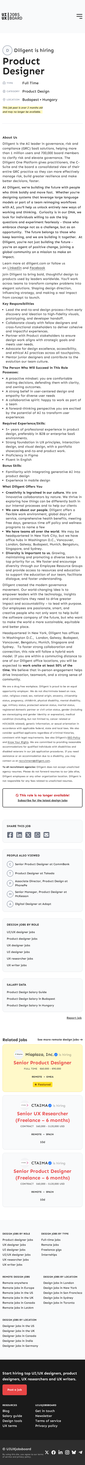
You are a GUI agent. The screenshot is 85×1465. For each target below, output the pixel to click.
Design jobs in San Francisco (62, 1293)
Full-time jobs (50, 1240)
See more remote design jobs (58, 1039)
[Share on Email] (46, 835)
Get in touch (45, 1411)
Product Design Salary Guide (27, 992)
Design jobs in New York (60, 1288)
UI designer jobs (18, 952)
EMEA (49, 1076)
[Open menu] (79, 16)
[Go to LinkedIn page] (60, 1452)
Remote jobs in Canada (18, 1303)
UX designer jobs (18, 945)
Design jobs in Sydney (58, 1298)
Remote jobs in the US (17, 1293)
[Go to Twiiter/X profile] (47, 1452)
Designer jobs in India (17, 1341)
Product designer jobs (22, 938)
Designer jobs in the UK (18, 1331)
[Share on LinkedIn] (19, 835)
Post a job (14, 1389)
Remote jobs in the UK (17, 1298)
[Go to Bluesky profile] (74, 1452)
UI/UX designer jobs (21, 932)
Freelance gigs (51, 1250)
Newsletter (43, 1416)
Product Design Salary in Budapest (31, 999)
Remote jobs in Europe (18, 1288)
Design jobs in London (58, 1283)
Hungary (49, 99)
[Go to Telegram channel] (80, 1452)
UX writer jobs (17, 965)
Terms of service (48, 1421)
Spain (50, 1134)
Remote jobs (50, 1245)
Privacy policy (46, 1426)
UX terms (9, 1426)
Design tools (12, 1421)
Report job (74, 1018)
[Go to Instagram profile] (67, 1452)
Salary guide (12, 1416)
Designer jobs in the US (18, 1326)
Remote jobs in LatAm (18, 1307)
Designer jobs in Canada (19, 1336)
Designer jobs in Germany (20, 1346)
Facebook (37, 268)
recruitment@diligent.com (34, 760)
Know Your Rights (18, 742)
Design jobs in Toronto (59, 1303)
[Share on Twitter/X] (28, 835)
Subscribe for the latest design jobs (42, 800)
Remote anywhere (15, 1283)
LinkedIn (14, 268)
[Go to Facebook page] (53, 1452)
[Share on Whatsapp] (37, 835)
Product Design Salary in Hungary (30, 1005)
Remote (36, 1134)
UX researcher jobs (20, 958)
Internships (49, 1254)
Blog (5, 1411)
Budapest (30, 99)
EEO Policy (73, 737)
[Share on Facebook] (10, 835)
